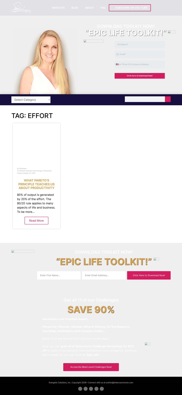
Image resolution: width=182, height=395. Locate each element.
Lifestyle (22, 171)
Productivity (47, 171)
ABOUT (89, 7)
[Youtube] (96, 389)
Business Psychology (34, 171)
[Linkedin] (91, 389)
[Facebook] (80, 389)
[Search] (168, 99)
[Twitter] (86, 389)
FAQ (103, 7)
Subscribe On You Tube (131, 7)
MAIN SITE (58, 7)
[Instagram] (102, 389)
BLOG (74, 7)
